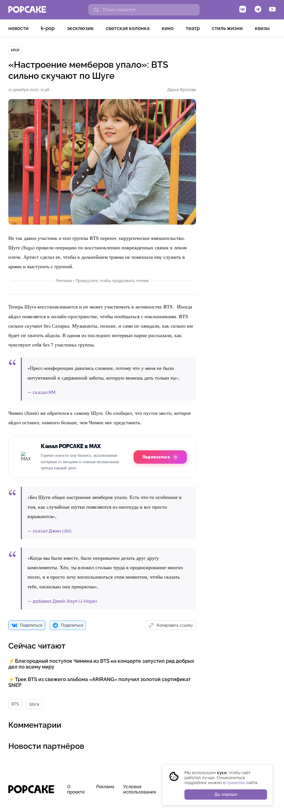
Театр (193, 28)
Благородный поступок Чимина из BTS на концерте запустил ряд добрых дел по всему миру (101, 664)
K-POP (48, 28)
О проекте (76, 789)
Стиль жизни (227, 28)
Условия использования (139, 789)
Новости (18, 28)
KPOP (15, 50)
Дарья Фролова (181, 89)
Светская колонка (127, 28)
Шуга (34, 704)
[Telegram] (258, 9)
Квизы (262, 28)
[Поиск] (96, 9)
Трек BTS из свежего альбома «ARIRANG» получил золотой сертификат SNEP (99, 682)
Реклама (105, 786)
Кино (168, 28)
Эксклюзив (80, 28)
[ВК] (243, 9)
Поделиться (31, 625)
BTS (15, 704)
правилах (235, 782)
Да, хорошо (225, 794)
